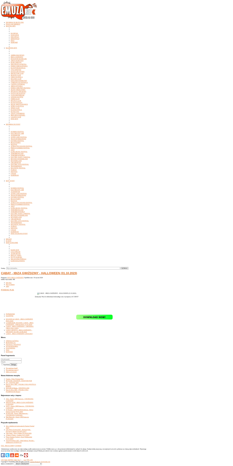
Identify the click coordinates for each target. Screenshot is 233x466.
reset (25, 460)
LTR (31, 460)
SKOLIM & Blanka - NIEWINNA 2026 (17, 388)
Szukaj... (3, 268)
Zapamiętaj (6, 365)
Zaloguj (13, 365)
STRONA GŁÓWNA (12, 341)
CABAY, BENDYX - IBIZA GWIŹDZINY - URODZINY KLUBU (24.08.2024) (19, 331)
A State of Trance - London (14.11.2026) (17, 435)
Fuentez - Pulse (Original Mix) (15, 379)
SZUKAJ (124, 268)
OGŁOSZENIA (10, 348)
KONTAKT (9, 352)
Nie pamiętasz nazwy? (12, 370)
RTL (28, 460)
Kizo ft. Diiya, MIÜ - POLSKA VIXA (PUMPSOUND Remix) (17, 391)
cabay (7, 286)
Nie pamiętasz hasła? (12, 368)
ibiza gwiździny (10, 284)
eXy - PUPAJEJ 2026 (12, 382)
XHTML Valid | (13, 460)
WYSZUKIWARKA (12, 346)
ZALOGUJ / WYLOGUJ (13, 344)
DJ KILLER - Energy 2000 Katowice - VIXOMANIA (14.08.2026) (17, 414)
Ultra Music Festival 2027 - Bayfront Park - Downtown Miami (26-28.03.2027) (18, 430)
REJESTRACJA (11, 343)
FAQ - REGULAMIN (7, 446)
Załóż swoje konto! (11, 372)
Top (19, 460)
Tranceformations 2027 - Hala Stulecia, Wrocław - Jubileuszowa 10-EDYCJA (20, 441)
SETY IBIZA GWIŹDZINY (15, 278)
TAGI (7, 350)
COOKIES (18, 446)
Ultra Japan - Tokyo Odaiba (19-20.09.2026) (19, 433)
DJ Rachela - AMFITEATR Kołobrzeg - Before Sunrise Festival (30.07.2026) (19, 410)
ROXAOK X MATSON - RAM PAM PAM (19, 381)
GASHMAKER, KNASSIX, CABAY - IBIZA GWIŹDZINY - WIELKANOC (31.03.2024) (19, 323)
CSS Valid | (4, 460)
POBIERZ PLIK (7, 290)
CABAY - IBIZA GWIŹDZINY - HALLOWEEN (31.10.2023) (39, 273)
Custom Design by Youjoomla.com (40, 462)
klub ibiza (8, 283)
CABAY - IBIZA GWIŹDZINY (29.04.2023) (19, 334)
